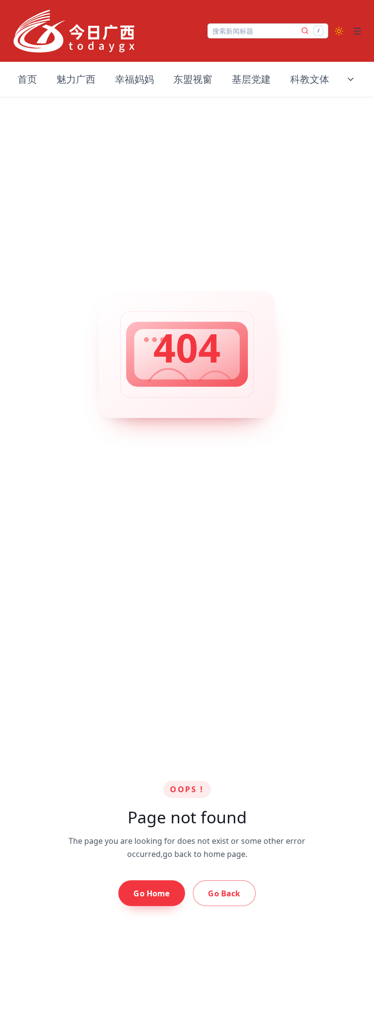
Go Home (151, 893)
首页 (27, 79)
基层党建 (251, 79)
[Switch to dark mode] (339, 31)
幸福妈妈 (134, 79)
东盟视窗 (192, 79)
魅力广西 (75, 79)
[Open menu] (357, 31)
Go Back (224, 893)
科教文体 (309, 79)
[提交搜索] (305, 30)
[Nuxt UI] (74, 31)
